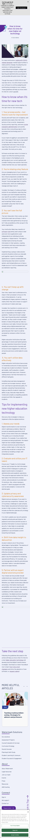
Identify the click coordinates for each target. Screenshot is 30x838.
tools (9, 231)
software (4, 231)
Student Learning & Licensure (11, 755)
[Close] (28, 812)
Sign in (4, 797)
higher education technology (14, 660)
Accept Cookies (15, 835)
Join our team (6, 775)
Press (3, 781)
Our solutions (6, 737)
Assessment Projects (8, 740)
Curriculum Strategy (8, 746)
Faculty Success (7, 749)
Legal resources (6, 771)
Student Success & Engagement (12, 758)
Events (4, 778)
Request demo (7, 808)
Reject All (15, 830)
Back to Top (27, 805)
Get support (5, 800)
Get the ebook (21, 8)
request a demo (14, 671)
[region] (15, 824)
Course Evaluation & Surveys (10, 743)
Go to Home (15, 37)
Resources (5, 784)
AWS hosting (6, 787)
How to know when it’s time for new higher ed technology (15, 30)
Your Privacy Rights (15, 825)
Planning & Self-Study (8, 752)
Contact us (5, 803)
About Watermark (7, 768)
